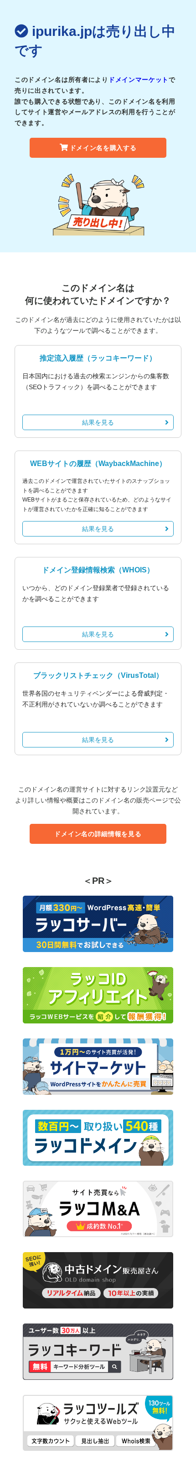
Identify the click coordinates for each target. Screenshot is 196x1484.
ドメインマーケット (138, 79)
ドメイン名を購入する (103, 147)
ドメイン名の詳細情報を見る (97, 833)
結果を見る (98, 422)
